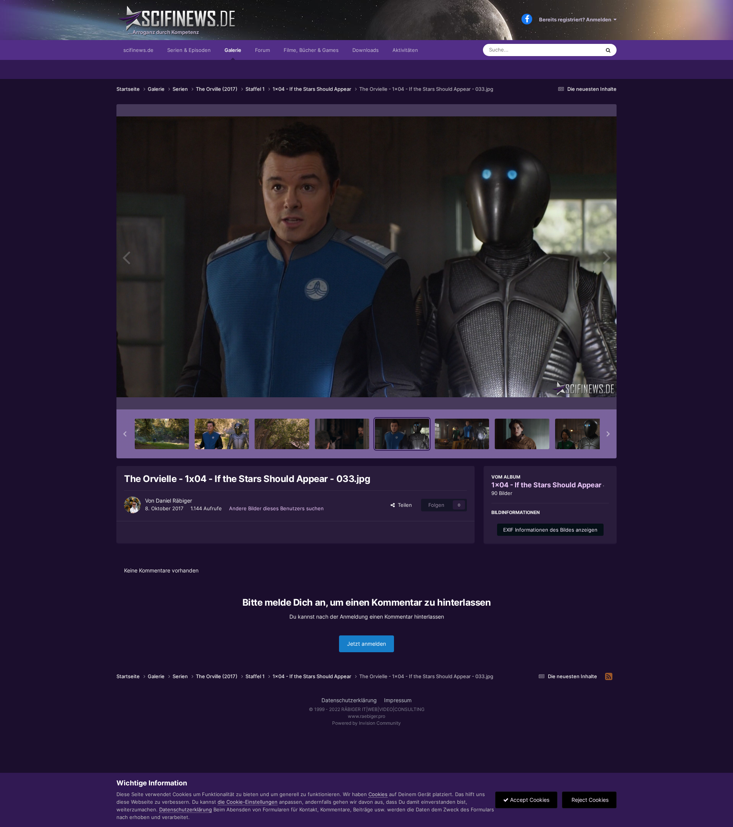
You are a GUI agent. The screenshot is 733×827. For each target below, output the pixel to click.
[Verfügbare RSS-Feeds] (609, 676)
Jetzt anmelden (366, 643)
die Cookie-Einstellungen (248, 802)
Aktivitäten (405, 50)
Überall (581, 50)
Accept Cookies (529, 799)
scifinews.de (138, 50)
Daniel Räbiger (174, 500)
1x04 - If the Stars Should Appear (546, 485)
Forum (262, 50)
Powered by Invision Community (366, 723)
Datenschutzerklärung (349, 700)
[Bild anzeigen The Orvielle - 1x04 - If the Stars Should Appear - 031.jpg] (282, 434)
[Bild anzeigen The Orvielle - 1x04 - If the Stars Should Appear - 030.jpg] (222, 434)
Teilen (403, 505)
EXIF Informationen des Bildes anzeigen (550, 530)
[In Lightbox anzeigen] (366, 256)
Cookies (377, 794)
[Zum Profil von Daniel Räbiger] (132, 505)
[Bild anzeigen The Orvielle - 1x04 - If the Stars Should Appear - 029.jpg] (162, 434)
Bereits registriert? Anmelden (576, 19)
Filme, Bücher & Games (311, 50)
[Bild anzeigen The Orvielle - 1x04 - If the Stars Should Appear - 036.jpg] (582, 434)
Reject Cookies (589, 799)
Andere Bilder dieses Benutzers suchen (276, 508)
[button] (124, 434)
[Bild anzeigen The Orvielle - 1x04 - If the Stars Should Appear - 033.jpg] (402, 434)
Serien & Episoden (189, 50)
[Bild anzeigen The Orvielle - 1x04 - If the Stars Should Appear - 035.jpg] (522, 434)
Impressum (398, 700)
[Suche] (608, 50)
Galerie (232, 50)
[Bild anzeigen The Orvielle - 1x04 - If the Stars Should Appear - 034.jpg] (462, 434)
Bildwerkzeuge (581, 396)
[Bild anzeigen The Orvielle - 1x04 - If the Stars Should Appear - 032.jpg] (342, 434)
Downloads (365, 50)
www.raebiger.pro (366, 716)
